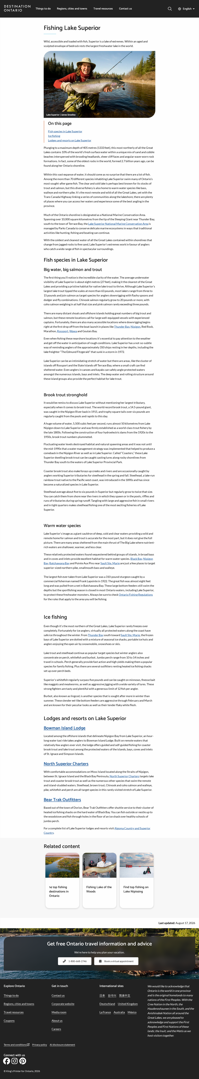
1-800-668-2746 (77, 961)
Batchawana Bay (59, 563)
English (187, 9)
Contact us (125, 9)
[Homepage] (17, 8)
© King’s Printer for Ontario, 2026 (22, 1071)
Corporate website (63, 1003)
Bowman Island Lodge (64, 728)
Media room (59, 1012)
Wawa (73, 331)
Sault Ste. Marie (110, 563)
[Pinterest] (22, 1062)
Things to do (43, 9)
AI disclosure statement (62, 1044)
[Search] (170, 9)
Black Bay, (136, 558)
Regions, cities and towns (72, 9)
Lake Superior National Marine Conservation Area (118, 223)
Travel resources (103, 9)
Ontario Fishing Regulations (136, 594)
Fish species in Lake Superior (65, 131)
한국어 (112, 995)
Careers (56, 1029)
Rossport (62, 331)
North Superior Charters (66, 763)
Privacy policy (39, 1044)
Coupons (9, 1020)
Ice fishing (54, 136)
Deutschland (107, 1003)
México (132, 1012)
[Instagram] (14, 1062)
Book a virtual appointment (119, 961)
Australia (119, 1012)
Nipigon (135, 326)
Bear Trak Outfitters (62, 799)
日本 (102, 995)
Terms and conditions (15, 1044)
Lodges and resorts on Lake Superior (69, 140)
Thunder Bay (122, 326)
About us (57, 1020)
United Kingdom (128, 1003)
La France (105, 1012)
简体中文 (124, 995)
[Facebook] (6, 1062)
